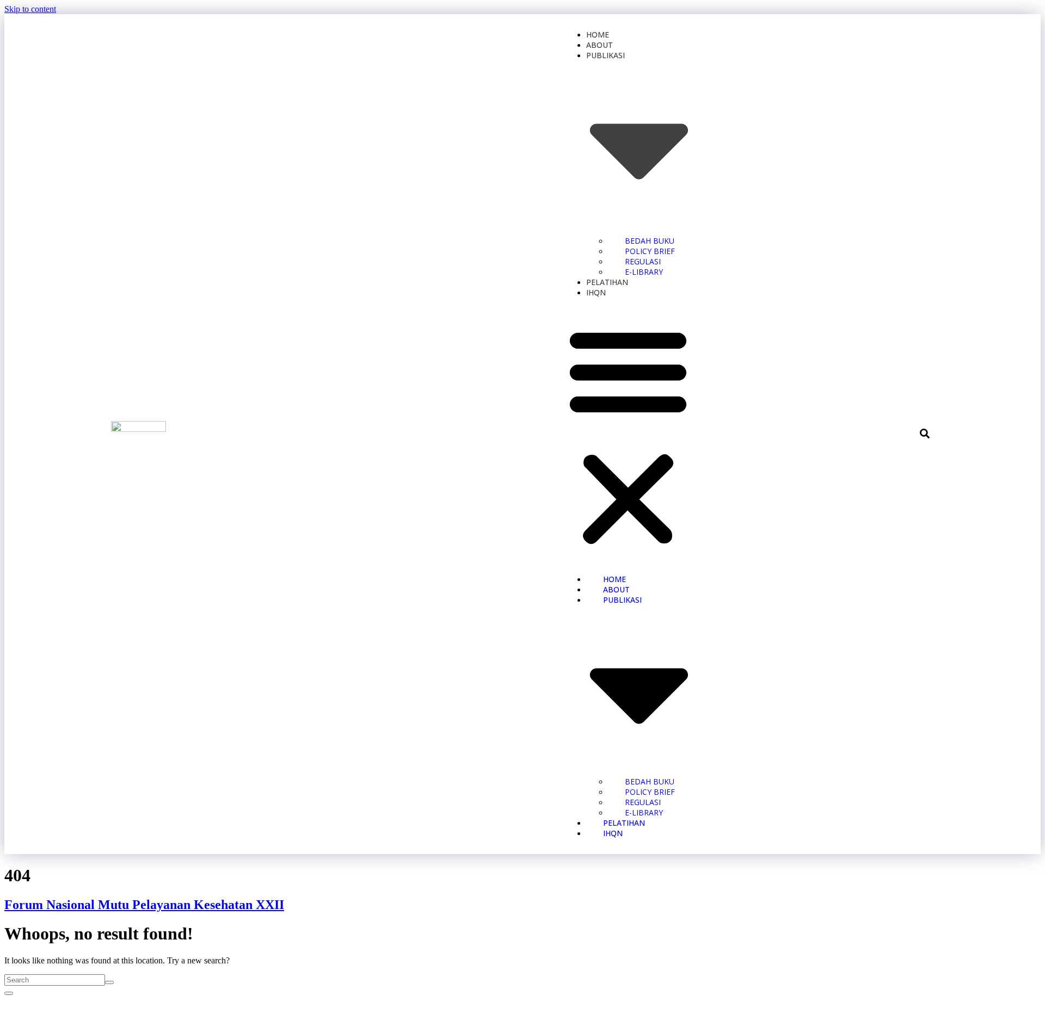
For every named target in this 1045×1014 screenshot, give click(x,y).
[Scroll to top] (8, 993)
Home (597, 34)
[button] (628, 435)
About (599, 45)
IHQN (596, 292)
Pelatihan (607, 282)
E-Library (644, 272)
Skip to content (30, 9)
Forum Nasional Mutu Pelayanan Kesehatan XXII (144, 905)
